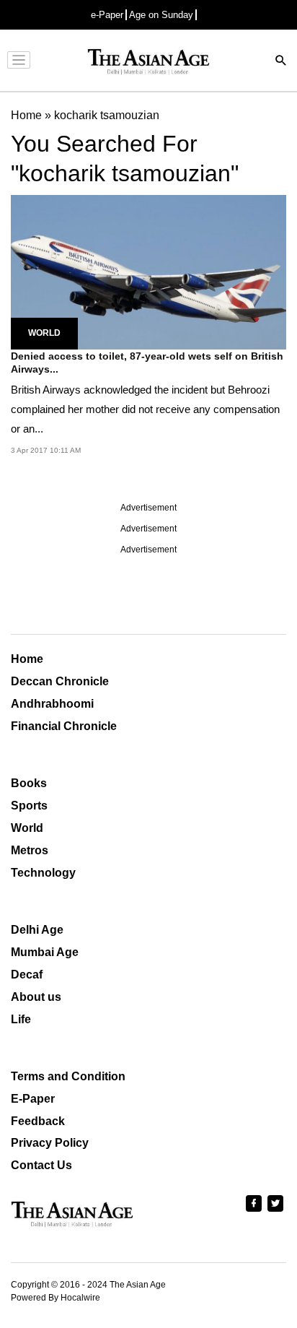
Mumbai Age (45, 952)
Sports (29, 805)
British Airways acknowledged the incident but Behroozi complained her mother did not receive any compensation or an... (145, 409)
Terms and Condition (68, 1076)
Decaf (27, 974)
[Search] (281, 62)
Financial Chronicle (64, 726)
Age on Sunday (161, 14)
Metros (29, 850)
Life (21, 1019)
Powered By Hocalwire (55, 1298)
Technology (43, 873)
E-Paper (33, 1099)
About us (36, 997)
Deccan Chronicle (60, 681)
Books (29, 783)
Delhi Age (37, 930)
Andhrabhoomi (52, 704)
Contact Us (41, 1165)
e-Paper (107, 14)
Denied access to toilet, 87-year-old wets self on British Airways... (147, 362)
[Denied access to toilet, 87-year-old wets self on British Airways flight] (148, 271)
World (44, 333)
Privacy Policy (50, 1143)
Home (27, 659)
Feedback (38, 1121)
